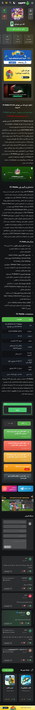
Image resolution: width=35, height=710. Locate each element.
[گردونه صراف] (17, 708)
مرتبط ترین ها (25, 670)
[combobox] (14, 531)
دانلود (17, 410)
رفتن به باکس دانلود (18, 29)
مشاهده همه (8, 670)
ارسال (8, 547)
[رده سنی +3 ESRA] (11, 23)
